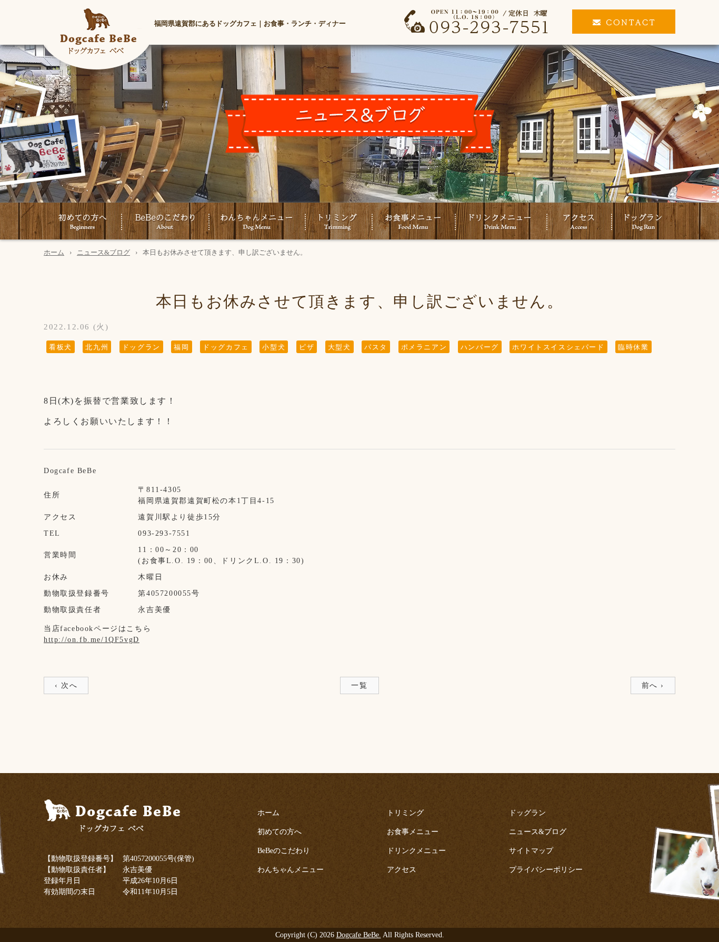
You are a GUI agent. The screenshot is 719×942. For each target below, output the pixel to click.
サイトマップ (531, 851)
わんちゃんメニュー (257, 222)
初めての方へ (82, 222)
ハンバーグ (480, 347)
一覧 (359, 685)
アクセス (579, 222)
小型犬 (273, 347)
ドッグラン (643, 222)
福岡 (181, 347)
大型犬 (339, 347)
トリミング (338, 222)
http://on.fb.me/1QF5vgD (91, 640)
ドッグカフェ (226, 347)
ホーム (54, 252)
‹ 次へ (66, 685)
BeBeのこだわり (165, 222)
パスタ (375, 347)
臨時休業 (633, 347)
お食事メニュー (413, 222)
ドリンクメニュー (500, 222)
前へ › (653, 685)
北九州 (96, 347)
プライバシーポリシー (546, 870)
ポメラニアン (424, 347)
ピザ (306, 347)
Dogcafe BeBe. (358, 935)
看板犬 (60, 347)
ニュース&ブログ (103, 252)
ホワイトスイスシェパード (558, 347)
